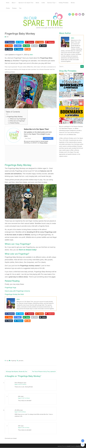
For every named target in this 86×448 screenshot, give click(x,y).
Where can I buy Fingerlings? (18, 119)
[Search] (82, 66)
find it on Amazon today (27, 250)
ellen (7, 36)
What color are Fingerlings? (17, 121)
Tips (20, 8)
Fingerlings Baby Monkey (15, 116)
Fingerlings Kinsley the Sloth (14, 294)
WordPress (78, 446)
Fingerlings (13, 360)
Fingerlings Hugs (10, 287)
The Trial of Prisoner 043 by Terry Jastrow (43, 371)
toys (8, 360)
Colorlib (68, 446)
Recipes (14, 8)
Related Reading (14, 123)
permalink (21, 360)
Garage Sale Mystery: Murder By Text (17, 371)
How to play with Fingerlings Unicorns (17, 291)
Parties (8, 8)
